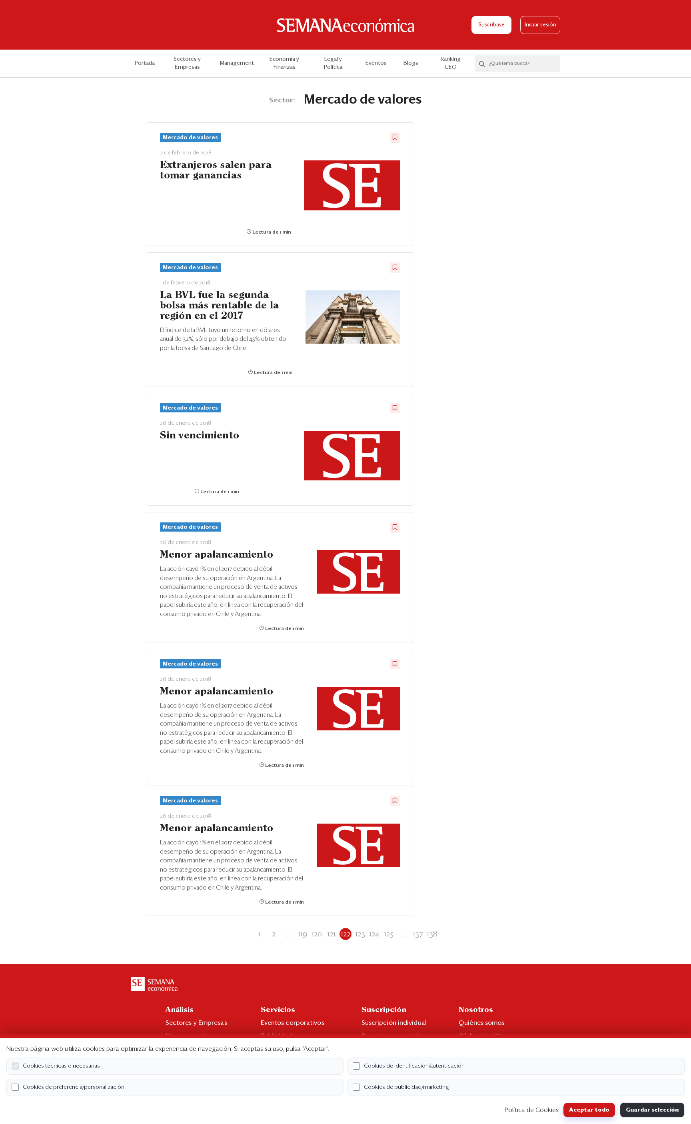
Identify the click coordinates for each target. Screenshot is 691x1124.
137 (418, 934)
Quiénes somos (481, 1023)
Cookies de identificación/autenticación (414, 1066)
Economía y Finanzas (284, 63)
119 (302, 934)
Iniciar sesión (540, 25)
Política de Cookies (532, 1110)
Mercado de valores (190, 137)
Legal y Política (333, 63)
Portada (145, 63)
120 (317, 934)
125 (388, 934)
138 (432, 934)
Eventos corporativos (292, 1023)
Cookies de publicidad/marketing (406, 1087)
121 (331, 934)
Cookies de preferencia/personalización (73, 1087)
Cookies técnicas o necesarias (61, 1066)
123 (360, 934)
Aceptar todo (589, 1110)
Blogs (410, 63)
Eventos (376, 63)
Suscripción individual (394, 1023)
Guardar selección (652, 1110)
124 (374, 934)
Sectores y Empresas (187, 63)
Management (237, 63)
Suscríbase (491, 25)
